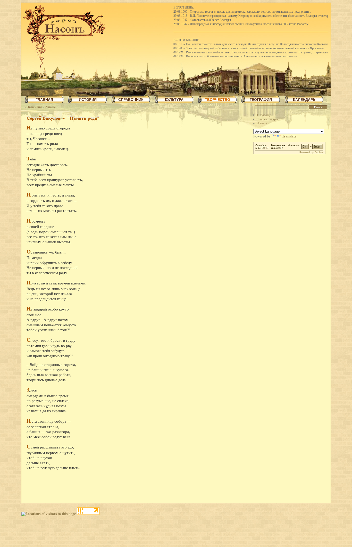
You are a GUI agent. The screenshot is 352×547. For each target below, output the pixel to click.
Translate (289, 136)
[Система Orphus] (289, 153)
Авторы (50, 106)
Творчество (35, 106)
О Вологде (264, 115)
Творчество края (268, 119)
